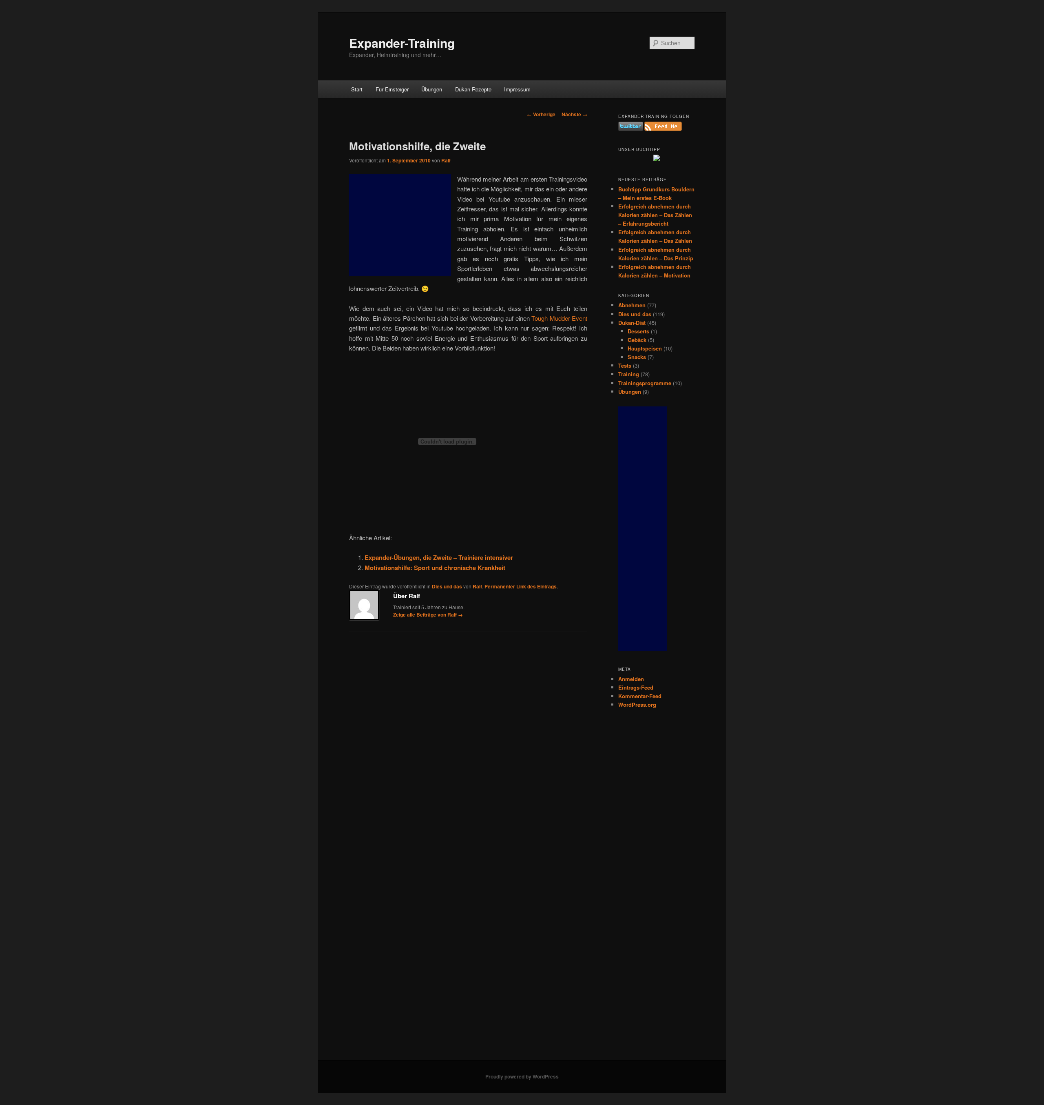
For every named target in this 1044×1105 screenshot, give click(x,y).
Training (628, 374)
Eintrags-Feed (635, 687)
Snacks (637, 357)
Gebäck (637, 340)
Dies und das (447, 586)
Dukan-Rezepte (473, 89)
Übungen (431, 89)
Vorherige (541, 114)
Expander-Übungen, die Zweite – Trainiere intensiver (439, 557)
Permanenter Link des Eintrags (520, 586)
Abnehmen (632, 305)
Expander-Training (402, 42)
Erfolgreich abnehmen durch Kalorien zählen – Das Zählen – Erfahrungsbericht (655, 214)
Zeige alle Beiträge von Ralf (428, 614)
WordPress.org (637, 704)
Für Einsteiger (392, 89)
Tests (624, 365)
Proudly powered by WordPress (522, 1076)
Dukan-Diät (632, 322)
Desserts (638, 331)
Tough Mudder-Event (559, 318)
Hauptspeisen (645, 348)
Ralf (446, 160)
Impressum (517, 89)
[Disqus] (468, 744)
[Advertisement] (400, 225)
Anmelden (631, 679)
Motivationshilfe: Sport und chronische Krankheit (435, 567)
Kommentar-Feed (639, 696)
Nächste (574, 114)
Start (357, 89)
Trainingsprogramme (644, 383)
